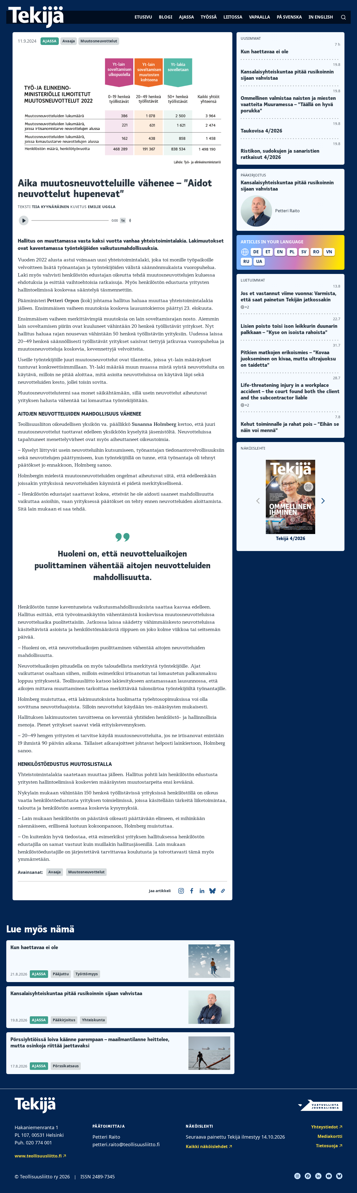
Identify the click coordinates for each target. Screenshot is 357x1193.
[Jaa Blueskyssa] (212, 891)
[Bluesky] (339, 1176)
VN (329, 252)
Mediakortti (330, 1136)
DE (256, 252)
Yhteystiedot (324, 1127)
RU (246, 261)
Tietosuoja (327, 1146)
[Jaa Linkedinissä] (202, 891)
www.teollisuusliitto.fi (38, 1156)
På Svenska (289, 17)
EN (280, 252)
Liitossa (232, 17)
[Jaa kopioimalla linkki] (223, 891)
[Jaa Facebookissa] (191, 891)
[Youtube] (329, 1176)
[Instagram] (297, 1176)
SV (303, 252)
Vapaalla (259, 17)
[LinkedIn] (318, 1176)
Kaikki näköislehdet (207, 1146)
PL (292, 252)
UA (259, 261)
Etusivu (143, 17)
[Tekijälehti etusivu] (36, 17)
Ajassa (186, 17)
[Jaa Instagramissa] (181, 891)
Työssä (209, 17)
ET (268, 252)
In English (321, 17)
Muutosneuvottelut (98, 40)
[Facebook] (308, 1176)
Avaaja (68, 40)
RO (316, 252)
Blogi (165, 17)
